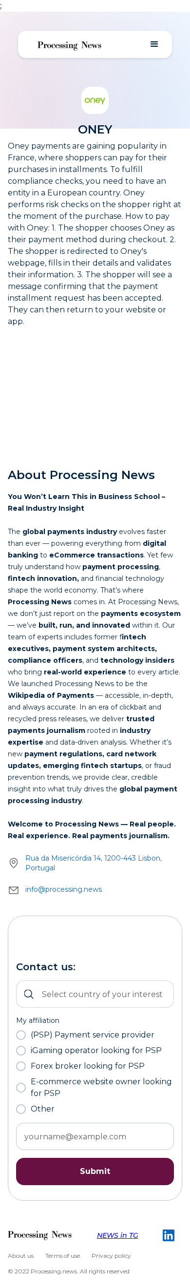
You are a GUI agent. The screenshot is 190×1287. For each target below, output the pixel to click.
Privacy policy (111, 1255)
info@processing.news (63, 889)
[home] (70, 44)
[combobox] (95, 994)
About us (21, 1255)
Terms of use (62, 1255)
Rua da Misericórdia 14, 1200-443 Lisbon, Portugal (93, 863)
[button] (154, 44)
